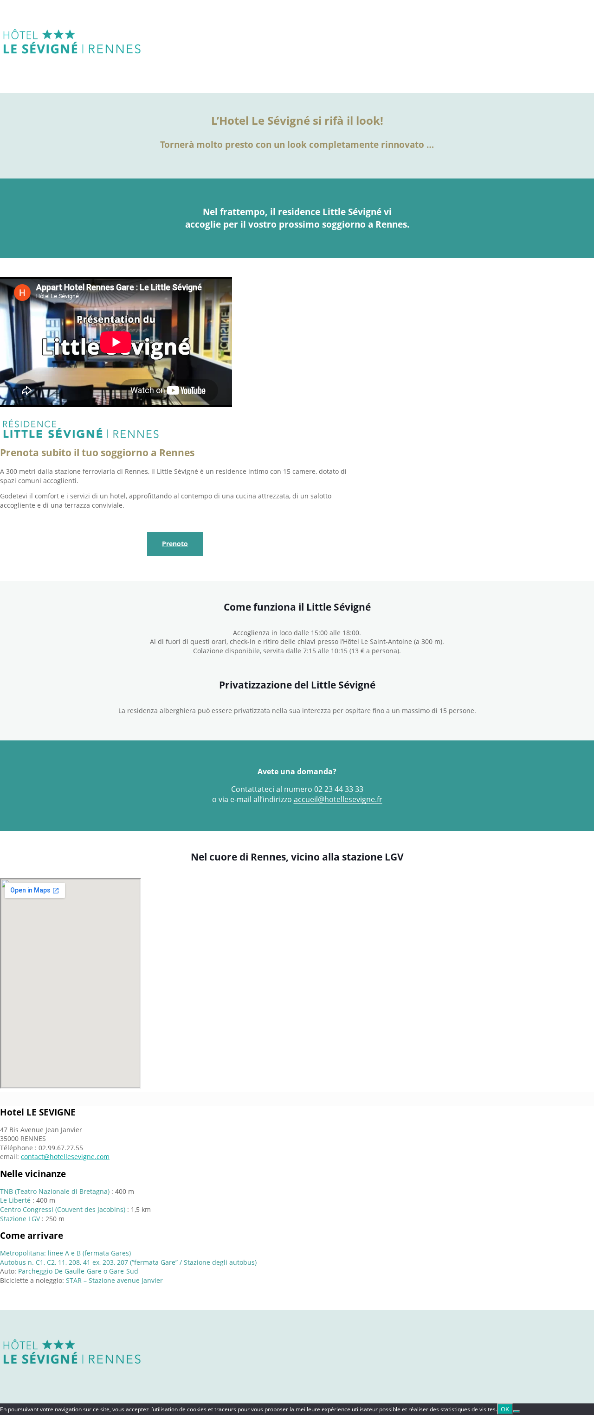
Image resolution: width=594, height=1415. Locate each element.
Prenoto (175, 543)
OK (505, 1409)
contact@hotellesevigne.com (65, 1156)
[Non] (516, 1411)
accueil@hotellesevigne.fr (338, 799)
